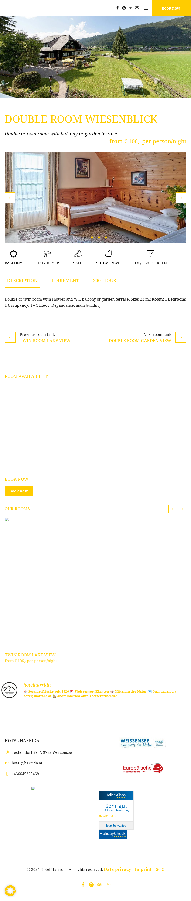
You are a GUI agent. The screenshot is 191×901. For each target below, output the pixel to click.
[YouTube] (137, 7)
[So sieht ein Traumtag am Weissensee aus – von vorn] (80, 714)
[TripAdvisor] (130, 7)
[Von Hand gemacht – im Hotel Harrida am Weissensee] (48, 714)
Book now (18, 491)
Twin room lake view (45, 340)
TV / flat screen (150, 263)
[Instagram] (124, 7)
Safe (77, 263)
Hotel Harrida (107, 816)
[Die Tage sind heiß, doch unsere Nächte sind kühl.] (111, 714)
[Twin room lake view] (95, 583)
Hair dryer (47, 263)
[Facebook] (117, 7)
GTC (159, 869)
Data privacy (117, 869)
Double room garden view (140, 340)
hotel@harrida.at (27, 763)
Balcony (13, 263)
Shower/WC (108, 263)
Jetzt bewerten (116, 825)
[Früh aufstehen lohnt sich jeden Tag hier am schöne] (175, 714)
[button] (10, 890)
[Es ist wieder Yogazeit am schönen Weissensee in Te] (16, 714)
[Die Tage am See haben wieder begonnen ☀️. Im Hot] (143, 714)
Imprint (143, 869)
